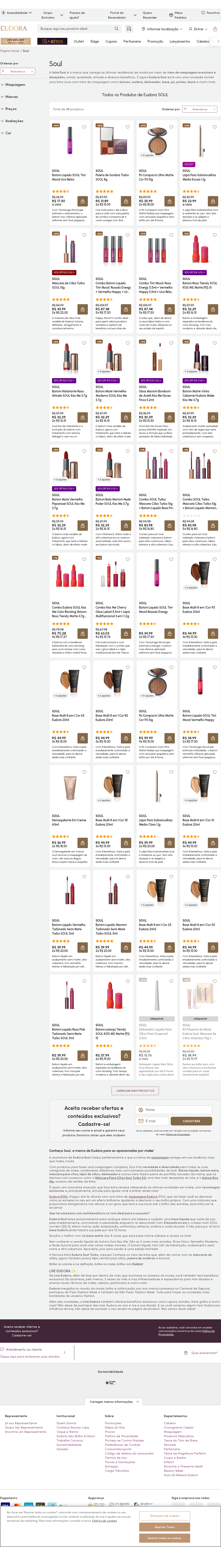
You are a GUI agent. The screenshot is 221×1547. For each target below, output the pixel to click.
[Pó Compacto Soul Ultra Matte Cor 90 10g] (157, 140)
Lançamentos (180, 41)
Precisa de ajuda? (77, 15)
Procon (110, 1432)
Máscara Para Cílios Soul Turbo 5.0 (120, 1178)
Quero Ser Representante (24, 1427)
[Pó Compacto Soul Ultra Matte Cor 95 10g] (157, 681)
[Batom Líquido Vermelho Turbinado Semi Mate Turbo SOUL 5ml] (70, 890)
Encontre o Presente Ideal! (183, 1466)
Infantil (169, 1462)
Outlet (79, 41)
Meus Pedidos (180, 15)
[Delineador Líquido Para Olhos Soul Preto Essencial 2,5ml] (157, 995)
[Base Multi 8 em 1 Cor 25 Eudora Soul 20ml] (157, 890)
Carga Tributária (117, 1471)
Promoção (155, 41)
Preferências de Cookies (122, 1445)
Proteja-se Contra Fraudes (124, 1440)
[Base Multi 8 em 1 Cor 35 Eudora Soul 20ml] (113, 786)
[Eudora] (13, 29)
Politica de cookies (104, 1521)
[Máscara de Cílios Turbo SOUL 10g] (70, 249)
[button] (84, 126)
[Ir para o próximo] (218, 41)
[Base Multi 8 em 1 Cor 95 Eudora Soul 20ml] (200, 573)
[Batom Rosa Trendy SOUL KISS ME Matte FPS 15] (200, 249)
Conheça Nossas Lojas (73, 1427)
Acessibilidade (17, 13)
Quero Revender (150, 15)
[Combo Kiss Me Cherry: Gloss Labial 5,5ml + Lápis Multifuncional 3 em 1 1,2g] (113, 573)
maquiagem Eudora (143, 1197)
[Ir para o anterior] (213, 41)
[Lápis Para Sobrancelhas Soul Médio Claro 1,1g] (157, 786)
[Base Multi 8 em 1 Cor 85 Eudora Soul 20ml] (113, 681)
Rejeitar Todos (165, 1527)
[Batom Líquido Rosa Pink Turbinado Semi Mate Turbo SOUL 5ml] (70, 995)
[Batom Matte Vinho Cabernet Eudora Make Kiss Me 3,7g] (200, 357)
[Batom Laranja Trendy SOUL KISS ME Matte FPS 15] (113, 995)
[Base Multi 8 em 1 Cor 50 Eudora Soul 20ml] (200, 890)
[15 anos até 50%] (52, 41)
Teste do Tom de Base (180, 1440)
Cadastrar (191, 1121)
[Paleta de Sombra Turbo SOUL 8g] (113, 140)
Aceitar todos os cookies (164, 1538)
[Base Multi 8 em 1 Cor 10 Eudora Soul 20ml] (200, 786)
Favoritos (213, 13)
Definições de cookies (165, 1516)
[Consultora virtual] (129, 28)
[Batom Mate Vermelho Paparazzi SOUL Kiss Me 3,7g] (70, 465)
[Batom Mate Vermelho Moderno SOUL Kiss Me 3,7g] (113, 357)
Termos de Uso (116, 1458)
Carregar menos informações (111, 1402)
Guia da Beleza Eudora (181, 1475)
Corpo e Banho (175, 1458)
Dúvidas (62, 1449)
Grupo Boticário (48, 15)
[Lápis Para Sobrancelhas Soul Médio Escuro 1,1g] (200, 140)
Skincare (170, 1445)
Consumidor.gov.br (118, 1449)
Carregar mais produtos (135, 1091)
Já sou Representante (21, 1423)
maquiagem (160, 1157)
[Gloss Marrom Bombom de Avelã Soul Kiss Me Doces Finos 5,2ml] (157, 357)
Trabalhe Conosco (70, 1440)
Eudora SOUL (58, 1197)
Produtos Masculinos (179, 1436)
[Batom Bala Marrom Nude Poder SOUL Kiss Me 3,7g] (113, 465)
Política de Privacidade (178, 1134)
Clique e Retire (67, 1432)
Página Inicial (10, 51)
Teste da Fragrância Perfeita (185, 1453)
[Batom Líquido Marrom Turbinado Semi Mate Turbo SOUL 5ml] (113, 890)
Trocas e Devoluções (120, 1462)
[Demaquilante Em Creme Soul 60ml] (70, 786)
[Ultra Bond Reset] (15, 41)
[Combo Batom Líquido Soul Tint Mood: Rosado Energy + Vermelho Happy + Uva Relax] (113, 249)
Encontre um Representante (25, 1432)
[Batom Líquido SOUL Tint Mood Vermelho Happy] (200, 681)
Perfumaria (132, 41)
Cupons (111, 41)
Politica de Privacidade (121, 1436)
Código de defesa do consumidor (129, 1453)
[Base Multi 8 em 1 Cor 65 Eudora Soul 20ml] (70, 681)
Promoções (113, 1423)
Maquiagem (173, 1432)
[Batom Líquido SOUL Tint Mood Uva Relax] (70, 140)
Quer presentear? (204, 1353)
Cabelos (203, 41)
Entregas (111, 1466)
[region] (110, 1526)
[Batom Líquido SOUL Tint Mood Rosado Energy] (157, 573)
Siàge (94, 41)
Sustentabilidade (69, 1445)
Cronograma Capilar (179, 1427)
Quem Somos (66, 1423)
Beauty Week (173, 1471)
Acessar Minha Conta (197, 29)
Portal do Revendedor (117, 15)
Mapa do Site (115, 1427)
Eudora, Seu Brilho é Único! (76, 1436)
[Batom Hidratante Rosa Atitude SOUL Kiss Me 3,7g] (70, 357)
